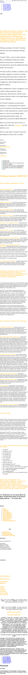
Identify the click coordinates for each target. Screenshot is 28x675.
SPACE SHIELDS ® (7, 513)
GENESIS (2, 588)
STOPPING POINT (7, 661)
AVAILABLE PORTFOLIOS (14, 614)
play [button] (1, 13)
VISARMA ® (6, 510)
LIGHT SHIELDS (7, 660)
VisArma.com (18, 125)
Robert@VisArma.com (5, 146)
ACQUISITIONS (4, 581)
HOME (4, 508)
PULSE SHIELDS (7, 659)
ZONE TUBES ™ (7, 519)
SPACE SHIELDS (7, 658)
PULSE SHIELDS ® (7, 514)
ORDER (2, 584)
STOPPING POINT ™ (8, 517)
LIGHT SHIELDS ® (7, 516)
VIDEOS (2, 586)
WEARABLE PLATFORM (9, 535)
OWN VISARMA (4, 593)
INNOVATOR (6, 531)
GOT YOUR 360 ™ (7, 512)
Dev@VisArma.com (5, 579)
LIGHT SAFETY (6, 662)
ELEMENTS (3, 589)
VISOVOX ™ (6, 511)
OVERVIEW (3, 591)
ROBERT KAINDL (7, 533)
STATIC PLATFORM (8, 534)
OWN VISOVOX (4, 594)
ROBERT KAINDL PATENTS (14, 612)
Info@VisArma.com (5, 576)
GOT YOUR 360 (6, 656)
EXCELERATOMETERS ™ (9, 520)
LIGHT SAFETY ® (7, 518)
